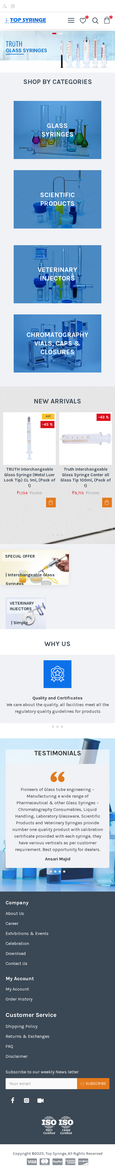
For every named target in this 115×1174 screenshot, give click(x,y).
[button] (53, 535)
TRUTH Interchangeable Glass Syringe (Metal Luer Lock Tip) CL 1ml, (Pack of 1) (29, 477)
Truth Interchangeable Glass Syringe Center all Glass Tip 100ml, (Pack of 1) (85, 477)
